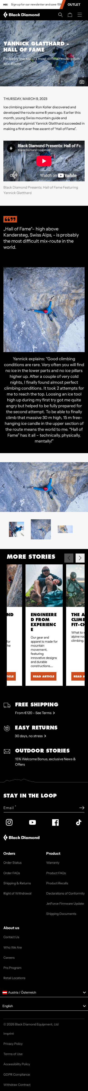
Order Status (12, 863)
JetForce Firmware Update (65, 904)
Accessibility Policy (16, 1064)
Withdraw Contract (16, 1085)
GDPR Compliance (16, 1074)
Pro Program (12, 968)
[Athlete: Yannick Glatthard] (82, 81)
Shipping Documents (61, 914)
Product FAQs (56, 873)
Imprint (8, 1034)
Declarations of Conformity (65, 893)
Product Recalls (57, 883)
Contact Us (11, 937)
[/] (22, 14)
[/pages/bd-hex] (5, 5)
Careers (9, 958)
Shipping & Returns (17, 883)
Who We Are (12, 947)
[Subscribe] (82, 808)
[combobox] (44, 992)
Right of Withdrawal (17, 893)
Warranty (52, 863)
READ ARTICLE (43, 676)
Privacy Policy (13, 1044)
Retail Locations (14, 978)
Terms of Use (13, 1054)
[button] (60, 15)
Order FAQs (11, 873)
